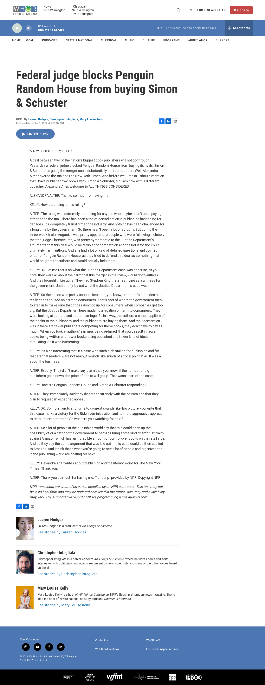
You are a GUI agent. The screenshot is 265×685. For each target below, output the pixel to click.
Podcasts (50, 40)
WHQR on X (153, 640)
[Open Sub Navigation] (36, 40)
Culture (149, 40)
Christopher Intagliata (63, 119)
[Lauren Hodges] (25, 528)
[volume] (28, 28)
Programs (171, 40)
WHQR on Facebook (107, 649)
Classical (109, 40)
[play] (17, 28)
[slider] (35, 28)
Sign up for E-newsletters (206, 10)
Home (16, 40)
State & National (79, 40)
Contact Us (102, 640)
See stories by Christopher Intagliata (67, 573)
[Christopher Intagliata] (25, 562)
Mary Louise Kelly (91, 119)
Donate (243, 10)
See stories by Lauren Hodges (61, 532)
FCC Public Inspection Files (162, 649)
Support (222, 40)
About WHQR (197, 40)
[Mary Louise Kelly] (25, 597)
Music (129, 40)
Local (29, 40)
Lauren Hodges (38, 119)
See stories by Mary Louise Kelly (63, 605)
